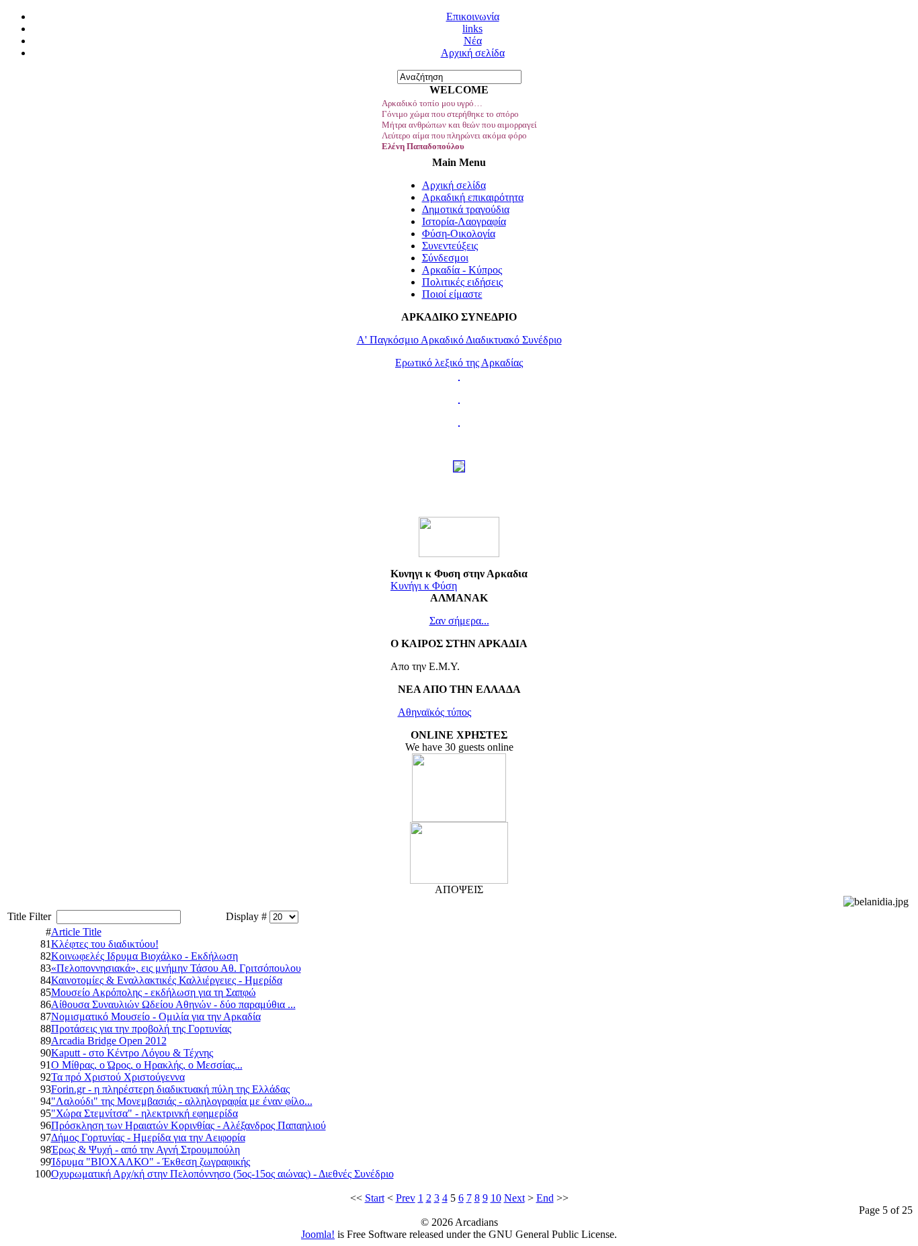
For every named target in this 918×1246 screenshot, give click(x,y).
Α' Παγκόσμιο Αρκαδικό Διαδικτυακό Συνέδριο (459, 339)
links (472, 28)
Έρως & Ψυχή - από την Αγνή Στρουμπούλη (145, 1149)
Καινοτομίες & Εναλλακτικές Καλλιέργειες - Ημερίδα (166, 980)
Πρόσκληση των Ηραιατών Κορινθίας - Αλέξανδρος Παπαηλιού (188, 1125)
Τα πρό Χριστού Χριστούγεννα (118, 1077)
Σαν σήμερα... (459, 620)
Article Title (76, 932)
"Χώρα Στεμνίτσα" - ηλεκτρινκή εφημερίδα (144, 1113)
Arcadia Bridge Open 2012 (109, 1040)
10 (496, 1198)
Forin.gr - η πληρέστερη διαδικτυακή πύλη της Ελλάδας (170, 1089)
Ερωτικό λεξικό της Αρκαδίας (459, 362)
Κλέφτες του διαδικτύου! (105, 944)
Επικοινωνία (472, 16)
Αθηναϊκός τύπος (434, 712)
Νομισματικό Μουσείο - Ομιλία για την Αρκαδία (156, 1016)
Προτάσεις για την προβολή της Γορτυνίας (141, 1028)
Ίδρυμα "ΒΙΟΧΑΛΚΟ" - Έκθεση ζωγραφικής (150, 1161)
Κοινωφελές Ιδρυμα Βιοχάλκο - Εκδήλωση (144, 956)
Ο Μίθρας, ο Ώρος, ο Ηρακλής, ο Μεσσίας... (147, 1065)
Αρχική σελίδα (473, 52)
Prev (405, 1198)
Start (374, 1198)
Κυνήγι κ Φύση (423, 585)
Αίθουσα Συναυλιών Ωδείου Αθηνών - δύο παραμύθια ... (173, 1004)
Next (514, 1198)
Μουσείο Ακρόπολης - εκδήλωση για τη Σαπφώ (153, 992)
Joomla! (318, 1234)
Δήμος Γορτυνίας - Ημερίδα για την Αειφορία (148, 1137)
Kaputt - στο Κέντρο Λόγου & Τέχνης (132, 1052)
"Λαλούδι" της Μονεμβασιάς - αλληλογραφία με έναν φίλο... (181, 1101)
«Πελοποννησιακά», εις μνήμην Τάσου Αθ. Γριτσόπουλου (176, 968)
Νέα (473, 40)
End (545, 1198)
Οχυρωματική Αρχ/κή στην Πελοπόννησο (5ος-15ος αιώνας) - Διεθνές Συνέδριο (222, 1173)
